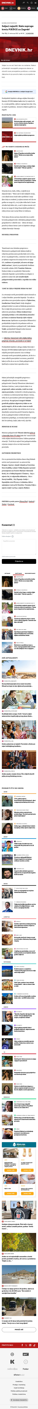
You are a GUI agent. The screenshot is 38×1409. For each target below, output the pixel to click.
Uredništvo (19, 1381)
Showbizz (23, 8)
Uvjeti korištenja (19, 1388)
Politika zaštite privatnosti (19, 1391)
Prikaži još (19, 1329)
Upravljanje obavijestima (20, 1400)
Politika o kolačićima (19, 1394)
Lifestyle (33, 8)
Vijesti (6, 8)
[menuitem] (31, 2)
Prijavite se (19, 561)
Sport (14, 8)
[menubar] (31, 3)
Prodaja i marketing (19, 1384)
